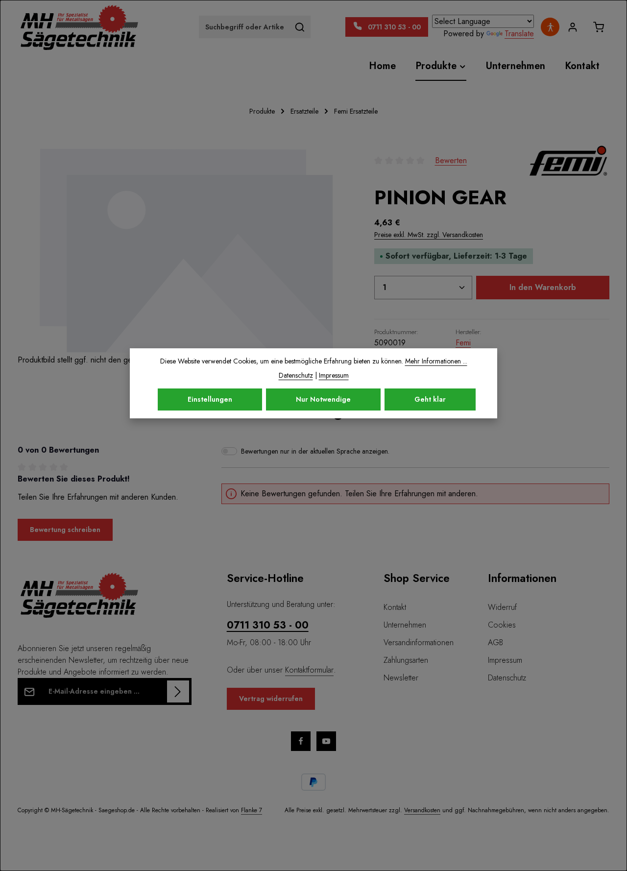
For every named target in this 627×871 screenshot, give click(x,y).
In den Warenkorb (542, 287)
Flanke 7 (251, 810)
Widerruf (502, 607)
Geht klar (430, 399)
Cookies (502, 624)
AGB (495, 642)
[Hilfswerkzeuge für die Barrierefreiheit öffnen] (550, 27)
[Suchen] (300, 27)
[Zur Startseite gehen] (79, 26)
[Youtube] (326, 741)
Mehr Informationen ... (436, 361)
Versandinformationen (419, 642)
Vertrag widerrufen (271, 698)
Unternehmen (405, 624)
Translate (519, 33)
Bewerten (451, 160)
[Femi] (568, 161)
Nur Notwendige (323, 399)
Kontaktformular (309, 670)
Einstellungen (210, 399)
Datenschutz (507, 677)
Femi (463, 342)
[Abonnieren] (178, 691)
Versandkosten (422, 810)
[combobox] (244, 27)
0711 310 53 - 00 (268, 625)
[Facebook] (301, 741)
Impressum (505, 660)
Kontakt (395, 607)
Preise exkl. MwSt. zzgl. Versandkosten (428, 235)
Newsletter (401, 677)
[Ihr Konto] (572, 27)
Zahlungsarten (406, 660)
